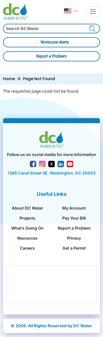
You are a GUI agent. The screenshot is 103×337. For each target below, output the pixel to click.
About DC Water (27, 208)
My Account (74, 208)
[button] (71, 11)
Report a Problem (51, 56)
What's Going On (27, 228)
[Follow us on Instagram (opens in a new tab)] (42, 163)
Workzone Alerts (54, 42)
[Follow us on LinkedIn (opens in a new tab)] (61, 163)
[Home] (17, 11)
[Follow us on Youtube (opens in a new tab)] (70, 163)
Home (9, 79)
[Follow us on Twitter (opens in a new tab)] (51, 163)
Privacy (74, 238)
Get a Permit (74, 248)
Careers (27, 248)
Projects (27, 218)
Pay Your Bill (74, 218)
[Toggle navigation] (93, 12)
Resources (27, 238)
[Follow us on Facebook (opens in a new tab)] (33, 163)
